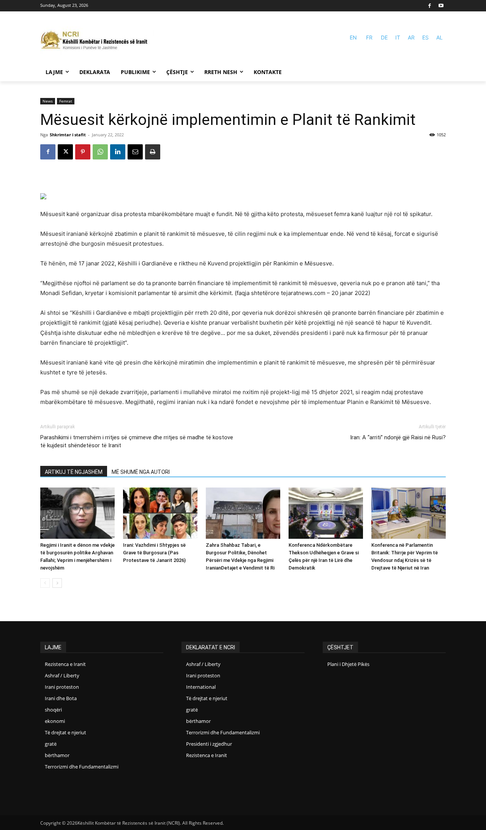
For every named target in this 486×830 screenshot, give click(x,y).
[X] (65, 151)
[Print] (152, 151)
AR (411, 37)
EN (353, 37)
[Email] (135, 151)
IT (397, 37)
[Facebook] (430, 6)
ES (425, 37)
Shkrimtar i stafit (68, 134)
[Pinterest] (82, 151)
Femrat (65, 101)
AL (439, 37)
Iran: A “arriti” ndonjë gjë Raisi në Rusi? (398, 437)
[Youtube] (441, 6)
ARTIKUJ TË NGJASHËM (74, 472)
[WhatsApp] (100, 151)
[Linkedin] (117, 151)
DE (384, 37)
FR (369, 37)
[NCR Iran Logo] (97, 41)
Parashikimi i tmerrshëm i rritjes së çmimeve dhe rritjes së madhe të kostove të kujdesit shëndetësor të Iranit (136, 441)
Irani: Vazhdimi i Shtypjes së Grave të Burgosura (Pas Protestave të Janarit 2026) (154, 552)
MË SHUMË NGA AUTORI (141, 472)
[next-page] (57, 583)
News (48, 101)
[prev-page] (45, 583)
